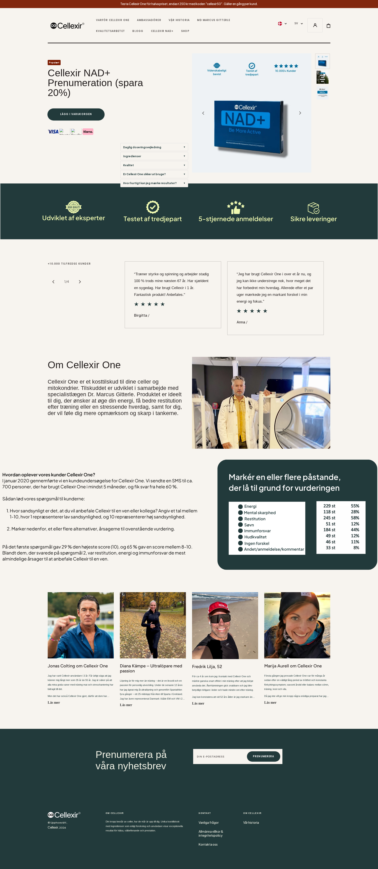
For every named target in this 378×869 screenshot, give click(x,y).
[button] (315, 25)
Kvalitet (128, 165)
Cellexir (53, 827)
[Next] (80, 281)
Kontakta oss (208, 844)
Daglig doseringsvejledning (142, 147)
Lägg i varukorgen (76, 114)
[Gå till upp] (372, 863)
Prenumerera (263, 756)
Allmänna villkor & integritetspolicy (211, 833)
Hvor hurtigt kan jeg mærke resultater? (150, 183)
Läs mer (54, 702)
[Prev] (53, 281)
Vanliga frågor (209, 822)
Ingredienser (132, 156)
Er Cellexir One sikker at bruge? (144, 174)
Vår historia (251, 822)
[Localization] (282, 23)
